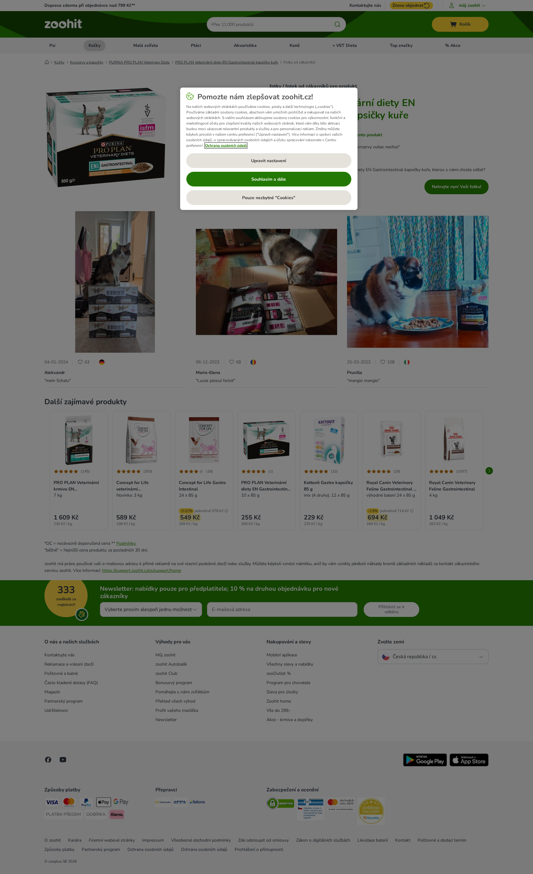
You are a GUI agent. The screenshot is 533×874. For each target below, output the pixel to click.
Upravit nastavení (268, 161)
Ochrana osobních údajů (226, 145)
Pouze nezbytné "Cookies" (268, 198)
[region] (268, 149)
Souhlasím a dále (268, 179)
